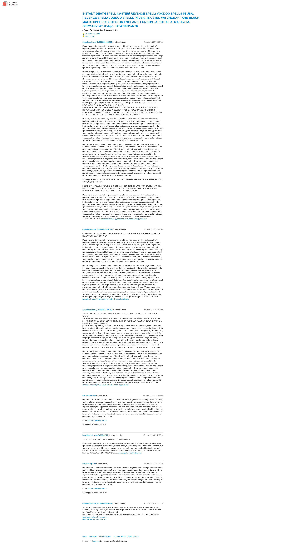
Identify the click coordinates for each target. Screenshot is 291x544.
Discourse (95, 541)
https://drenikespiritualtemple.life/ (94, 519)
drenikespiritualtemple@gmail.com (95, 517)
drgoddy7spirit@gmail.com (97, 420)
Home (84, 536)
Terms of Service (119, 536)
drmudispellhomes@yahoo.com (112, 219)
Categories (93, 536)
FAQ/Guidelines (105, 536)
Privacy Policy (133, 536)
